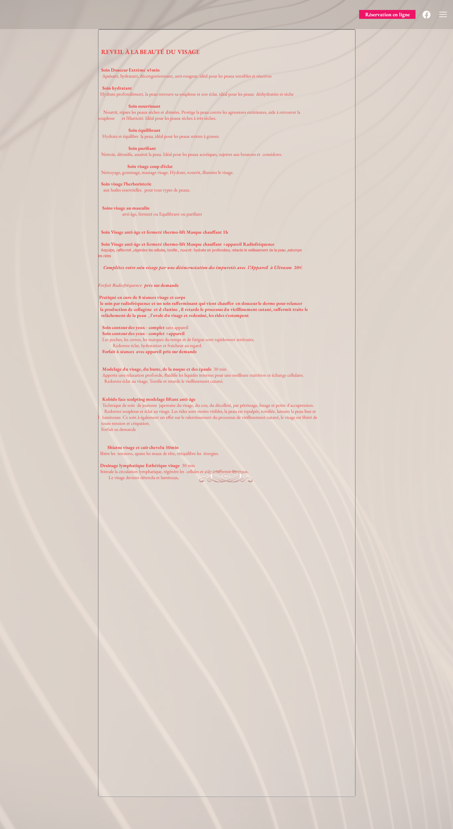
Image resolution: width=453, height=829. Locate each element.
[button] (443, 14)
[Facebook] (426, 14)
